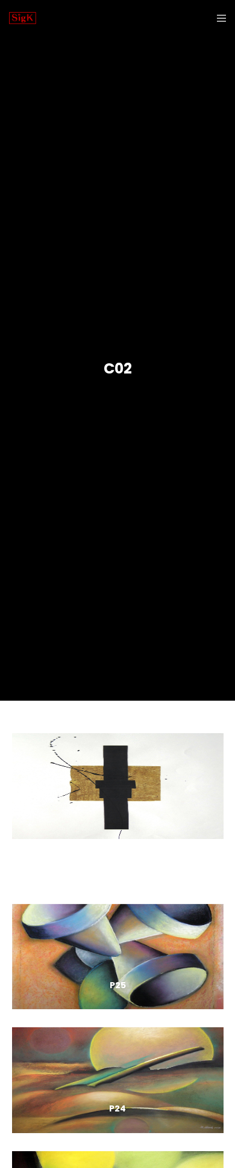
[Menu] (218, 18)
